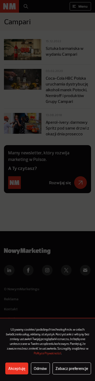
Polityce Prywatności (47, 353)
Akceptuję (16, 368)
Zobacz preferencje (71, 368)
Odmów (40, 368)
